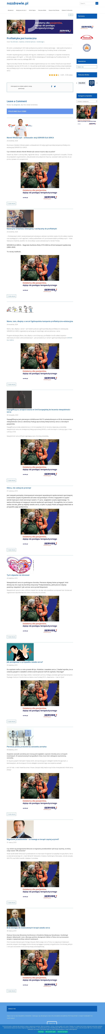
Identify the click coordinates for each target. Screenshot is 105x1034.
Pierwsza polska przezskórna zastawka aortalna (27, 746)
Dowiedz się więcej (62, 1031)
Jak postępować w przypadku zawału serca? (25, 662)
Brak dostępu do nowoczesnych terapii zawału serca (28, 928)
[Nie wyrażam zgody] (103, 1029)
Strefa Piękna (32, 10)
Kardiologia (40, 42)
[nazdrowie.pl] (22, 4)
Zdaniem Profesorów (67, 10)
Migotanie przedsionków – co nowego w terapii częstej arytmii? (33, 839)
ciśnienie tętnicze (30, 42)
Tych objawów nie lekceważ (18, 575)
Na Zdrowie (14, 42)
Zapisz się (80, 67)
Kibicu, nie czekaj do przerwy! (19, 488)
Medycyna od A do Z (21, 10)
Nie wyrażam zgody (50, 1031)
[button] (76, 83)
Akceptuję (40, 1031)
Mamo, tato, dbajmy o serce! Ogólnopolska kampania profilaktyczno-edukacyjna (40, 321)
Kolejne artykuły (40, 998)
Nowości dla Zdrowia (54, 10)
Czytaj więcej (11, 203)
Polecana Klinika (42, 10)
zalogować (17, 105)
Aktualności (11, 10)
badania (21, 42)
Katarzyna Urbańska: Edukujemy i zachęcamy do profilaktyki (32, 228)
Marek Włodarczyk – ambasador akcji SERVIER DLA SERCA (30, 137)
